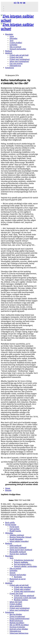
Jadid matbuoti (15, 545)
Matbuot (8, 51)
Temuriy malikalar (21, 562)
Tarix (11, 41)
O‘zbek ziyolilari (16, 43)
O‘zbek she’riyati (16, 57)
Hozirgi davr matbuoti (18, 554)
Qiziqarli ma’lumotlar (18, 49)
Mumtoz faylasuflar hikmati (20, 537)
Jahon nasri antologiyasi (19, 61)
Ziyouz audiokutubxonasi (19, 619)
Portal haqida (10, 525)
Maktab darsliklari (17, 623)
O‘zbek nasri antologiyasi (20, 59)
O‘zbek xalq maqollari (22, 587)
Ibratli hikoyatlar (16, 539)
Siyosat (12, 573)
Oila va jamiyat (15, 47)
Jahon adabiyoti (16, 606)
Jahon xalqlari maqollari (19, 541)
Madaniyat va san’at (18, 579)
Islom (12, 36)
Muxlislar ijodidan (21, 600)
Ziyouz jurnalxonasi (17, 616)
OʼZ (15, 3)
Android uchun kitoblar (19, 629)
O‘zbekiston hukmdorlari (24, 560)
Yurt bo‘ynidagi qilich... (23, 564)
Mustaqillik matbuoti (18, 552)
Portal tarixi (14, 527)
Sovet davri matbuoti (18, 548)
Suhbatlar (13, 45)
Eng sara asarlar (16, 64)
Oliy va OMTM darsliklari (19, 625)
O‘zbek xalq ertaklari (22, 589)
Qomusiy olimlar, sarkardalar (25, 566)
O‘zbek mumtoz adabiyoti (24, 596)
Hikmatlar (13, 38)
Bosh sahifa (10, 523)
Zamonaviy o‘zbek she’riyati (25, 598)
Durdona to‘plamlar (17, 627)
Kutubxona (9, 68)
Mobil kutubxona (16, 621)
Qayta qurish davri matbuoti (21, 550)
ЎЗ (18, 3)
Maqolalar (9, 34)
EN (24, 3)
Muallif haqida (15, 531)
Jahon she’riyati (16, 602)
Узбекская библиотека (19, 633)
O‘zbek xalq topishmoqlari (24, 591)
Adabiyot (8, 53)
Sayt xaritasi (14, 529)
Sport (12, 581)
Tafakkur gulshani (17, 535)
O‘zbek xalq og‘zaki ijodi (19, 55)
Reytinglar (18, 577)
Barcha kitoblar (16, 614)
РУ (21, 3)
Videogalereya (15, 66)
